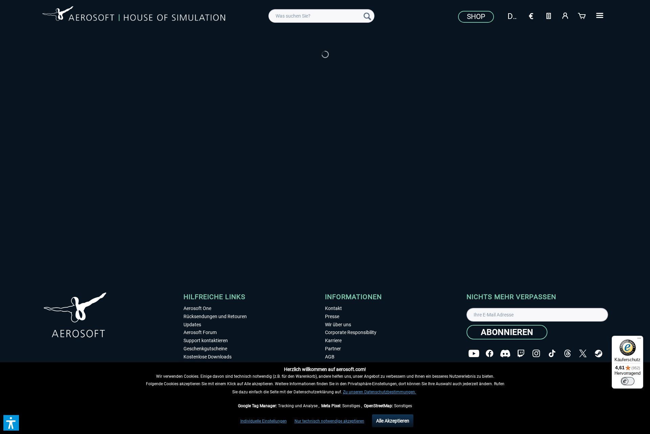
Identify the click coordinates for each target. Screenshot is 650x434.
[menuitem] (321, 16)
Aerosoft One (197, 308)
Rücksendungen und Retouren (215, 316)
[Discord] (505, 353)
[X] (583, 353)
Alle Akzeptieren (392, 420)
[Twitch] (521, 353)
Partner (333, 348)
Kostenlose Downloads (207, 356)
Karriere (333, 340)
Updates (192, 324)
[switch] (627, 381)
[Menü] (639, 340)
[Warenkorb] (582, 15)
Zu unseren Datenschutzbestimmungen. (379, 392)
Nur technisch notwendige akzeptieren (329, 421)
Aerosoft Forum (200, 332)
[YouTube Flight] (474, 353)
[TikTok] (552, 353)
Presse (332, 316)
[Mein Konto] (565, 15)
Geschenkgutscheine (205, 348)
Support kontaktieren (205, 340)
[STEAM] (598, 353)
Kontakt (333, 308)
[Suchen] (367, 16)
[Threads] (567, 353)
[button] (11, 423)
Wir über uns (338, 324)
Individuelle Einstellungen (263, 421)
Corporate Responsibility (350, 332)
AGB (329, 356)
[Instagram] (536, 353)
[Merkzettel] (548, 15)
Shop (476, 17)
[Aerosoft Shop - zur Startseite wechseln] (133, 15)
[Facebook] (489, 353)
